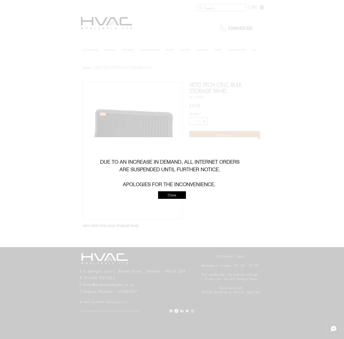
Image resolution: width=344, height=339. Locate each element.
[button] (172, 195)
